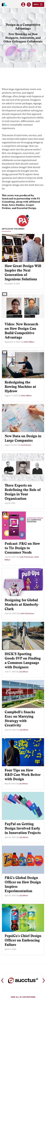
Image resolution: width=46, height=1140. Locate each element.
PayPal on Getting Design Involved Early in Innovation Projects (23, 828)
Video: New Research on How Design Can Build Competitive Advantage (21, 330)
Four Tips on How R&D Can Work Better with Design (22, 774)
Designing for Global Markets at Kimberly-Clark (22, 604)
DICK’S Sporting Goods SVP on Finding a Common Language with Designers (23, 660)
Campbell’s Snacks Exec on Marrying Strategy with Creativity (20, 718)
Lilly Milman (23, 672)
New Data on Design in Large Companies (23, 438)
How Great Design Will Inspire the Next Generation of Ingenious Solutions (23, 272)
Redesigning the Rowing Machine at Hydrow (20, 386)
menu (36, 5)
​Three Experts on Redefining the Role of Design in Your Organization (23, 492)
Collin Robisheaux (26, 557)
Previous (2, 980)
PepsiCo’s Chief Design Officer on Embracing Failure (23, 940)
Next (44, 980)
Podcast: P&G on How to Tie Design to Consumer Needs (22, 548)
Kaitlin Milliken (29, 342)
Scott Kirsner (26, 445)
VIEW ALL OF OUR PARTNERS (23, 997)
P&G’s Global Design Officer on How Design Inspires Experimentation (23, 884)
